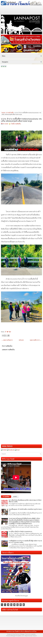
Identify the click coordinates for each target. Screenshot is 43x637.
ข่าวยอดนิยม (6, 496)
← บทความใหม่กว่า (7, 340)
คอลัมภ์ (15, 496)
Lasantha (33, 634)
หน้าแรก (21, 340)
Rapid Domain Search (31, 635)
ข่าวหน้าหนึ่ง (10, 112)
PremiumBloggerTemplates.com (15, 635)
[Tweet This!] (8, 332)
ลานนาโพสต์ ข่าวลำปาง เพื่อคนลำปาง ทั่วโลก (23, 631)
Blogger (25, 595)
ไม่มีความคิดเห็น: (16, 124)
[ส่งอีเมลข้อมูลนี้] (3, 336)
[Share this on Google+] (10, 332)
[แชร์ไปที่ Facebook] (9, 336)
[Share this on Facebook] (6, 332)
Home (3, 112)
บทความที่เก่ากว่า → (35, 340)
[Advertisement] (21, 89)
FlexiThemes (16, 634)
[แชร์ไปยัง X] (7, 336)
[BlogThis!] (5, 336)
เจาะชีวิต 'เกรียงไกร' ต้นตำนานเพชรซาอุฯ (20, 531)
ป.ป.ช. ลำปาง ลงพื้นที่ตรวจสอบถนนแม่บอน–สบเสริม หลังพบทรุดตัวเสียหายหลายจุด (21, 120)
